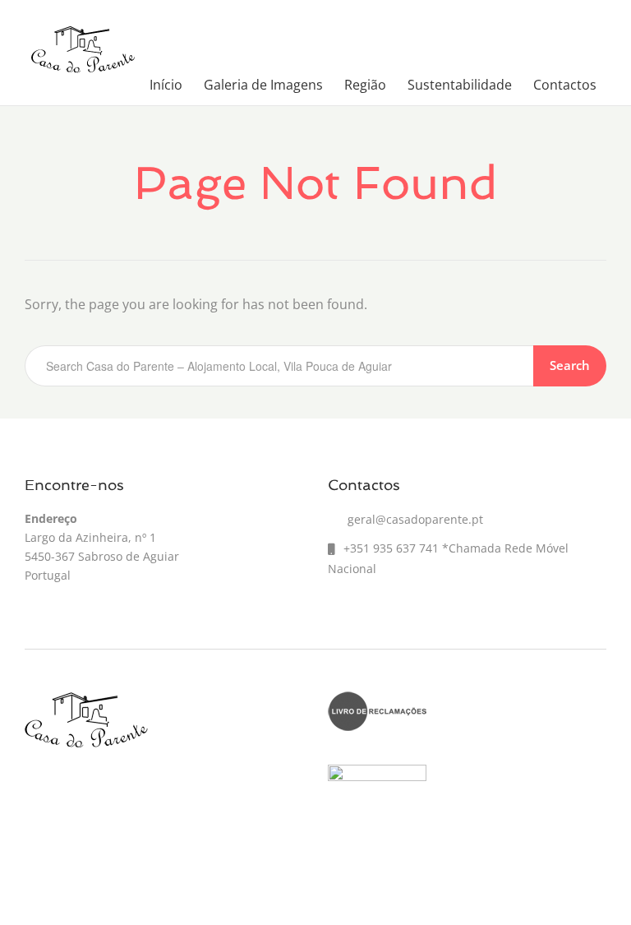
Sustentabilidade (460, 85)
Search (570, 365)
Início (166, 85)
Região (365, 85)
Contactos (564, 85)
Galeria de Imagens (263, 85)
